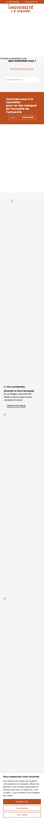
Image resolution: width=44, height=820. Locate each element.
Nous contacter (31, 2)
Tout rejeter (22, 815)
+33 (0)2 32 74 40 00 (13, 400)
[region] (22, 796)
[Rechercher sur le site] (36, 79)
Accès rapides (13, 2)
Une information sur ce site (21, 69)
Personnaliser (22, 808)
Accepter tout (22, 802)
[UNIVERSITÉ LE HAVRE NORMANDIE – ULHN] (21, 8)
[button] (41, 14)
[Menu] (2, 7)
